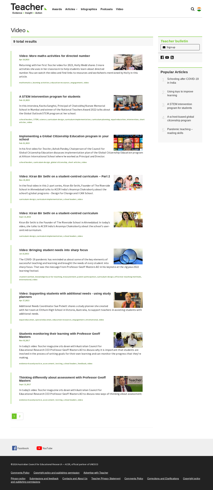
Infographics (89, 9)
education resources (60, 82)
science (43, 119)
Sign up (170, 47)
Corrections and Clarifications (163, 478)
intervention (133, 119)
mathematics (25, 82)
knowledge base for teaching (48, 276)
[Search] (192, 8)
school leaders (25, 119)
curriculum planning (101, 119)
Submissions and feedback (43, 478)
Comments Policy (20, 472)
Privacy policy (18, 478)
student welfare (26, 276)
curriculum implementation (78, 119)
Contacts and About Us (74, 478)
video (86, 82)
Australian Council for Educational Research (40, 464)
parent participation (86, 276)
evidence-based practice (30, 363)
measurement (69, 276)
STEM (36, 119)
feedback (82, 363)
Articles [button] (70, 9)
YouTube (47, 448)
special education (43, 319)
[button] (172, 58)
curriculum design (55, 119)
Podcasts (107, 9)
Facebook (22, 448)
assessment (49, 363)
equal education (118, 119)
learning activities (41, 82)
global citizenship (59, 162)
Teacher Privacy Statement (105, 478)
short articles (74, 162)
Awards (57, 9)
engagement (77, 82)
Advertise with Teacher (96, 472)
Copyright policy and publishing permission (57, 472)
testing (59, 363)
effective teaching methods (127, 276)
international (25, 279)
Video (119, 9)
